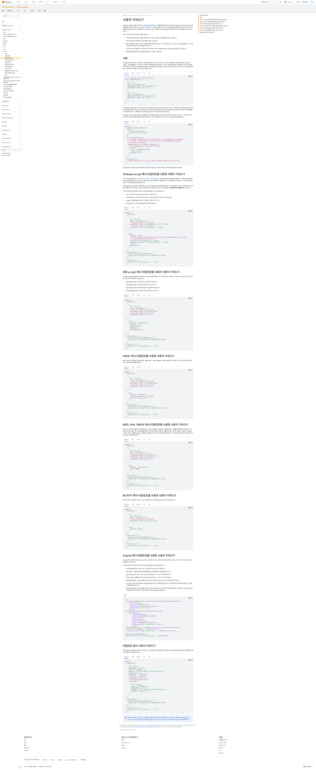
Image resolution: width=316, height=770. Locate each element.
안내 (25, 740)
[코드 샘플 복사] (192, 76)
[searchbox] (11, 16)
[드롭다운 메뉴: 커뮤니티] (60, 2)
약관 (25, 766)
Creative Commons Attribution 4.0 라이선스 (150, 725)
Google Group (222, 745)
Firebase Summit (125, 742)
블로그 (298, 2)
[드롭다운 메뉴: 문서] (50, 2)
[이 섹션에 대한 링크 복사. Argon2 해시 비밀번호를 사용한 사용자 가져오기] (176, 556)
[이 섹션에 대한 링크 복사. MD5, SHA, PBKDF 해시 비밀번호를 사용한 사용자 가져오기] (189, 425)
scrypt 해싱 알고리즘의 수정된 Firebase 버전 (149, 179)
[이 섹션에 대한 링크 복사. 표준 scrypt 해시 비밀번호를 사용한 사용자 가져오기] (181, 272)
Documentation (8, 7)
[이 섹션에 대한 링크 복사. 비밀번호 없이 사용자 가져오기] (157, 646)
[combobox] (269, 1)
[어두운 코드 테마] (189, 76)
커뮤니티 (55, 2)
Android (45, 760)
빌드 (18, 2)
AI (17, 10)
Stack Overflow (223, 742)
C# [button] (149, 73)
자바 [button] (133, 73)
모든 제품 (83, 760)
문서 (47, 2)
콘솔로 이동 (305, 2)
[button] (10, 26)
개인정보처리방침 (32, 766)
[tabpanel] (158, 90)
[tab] (126, 73)
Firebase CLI (143, 27)
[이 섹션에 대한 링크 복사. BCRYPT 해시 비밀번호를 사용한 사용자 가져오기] (177, 496)
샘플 (45, 10)
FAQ (220, 750)
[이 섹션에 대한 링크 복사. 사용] (129, 58)
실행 (26, 2)
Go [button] (144, 73)
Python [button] (139, 73)
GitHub (26, 750)
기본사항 (9, 10)
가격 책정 (40, 2)
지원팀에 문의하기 (223, 740)
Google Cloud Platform (71, 760)
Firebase (125, 15)
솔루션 (33, 2)
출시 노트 (221, 748)
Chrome (52, 760)
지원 (64, 2)
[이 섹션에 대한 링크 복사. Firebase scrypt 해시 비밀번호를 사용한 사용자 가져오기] (186, 174)
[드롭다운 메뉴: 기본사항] (13, 11)
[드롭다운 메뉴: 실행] (29, 2)
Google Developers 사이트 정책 (142, 727)
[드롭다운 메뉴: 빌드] (21, 2)
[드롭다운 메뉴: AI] (20, 11)
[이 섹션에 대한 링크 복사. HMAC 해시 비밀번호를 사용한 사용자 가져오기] (175, 356)
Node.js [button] (126, 73)
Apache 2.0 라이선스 (186, 725)
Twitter (123, 745)
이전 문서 (221, 753)
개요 (3, 10)
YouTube (123, 748)
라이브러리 (26, 748)
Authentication (22, 7)
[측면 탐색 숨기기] (19, 767)
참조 (40, 10)
